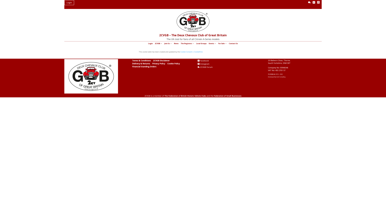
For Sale (221, 44)
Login (69, 2)
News (176, 44)
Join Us (167, 44)
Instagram (204, 64)
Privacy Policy (158, 64)
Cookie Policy (173, 64)
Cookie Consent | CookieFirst (191, 52)
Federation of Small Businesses (227, 96)
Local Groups (201, 44)
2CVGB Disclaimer (161, 61)
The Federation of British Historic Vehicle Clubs (185, 96)
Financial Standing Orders (144, 67)
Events (211, 44)
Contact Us (233, 44)
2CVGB (157, 44)
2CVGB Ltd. (272, 74)
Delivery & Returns (141, 64)
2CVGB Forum (206, 67)
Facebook (204, 60)
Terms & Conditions (141, 61)
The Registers (186, 44)
